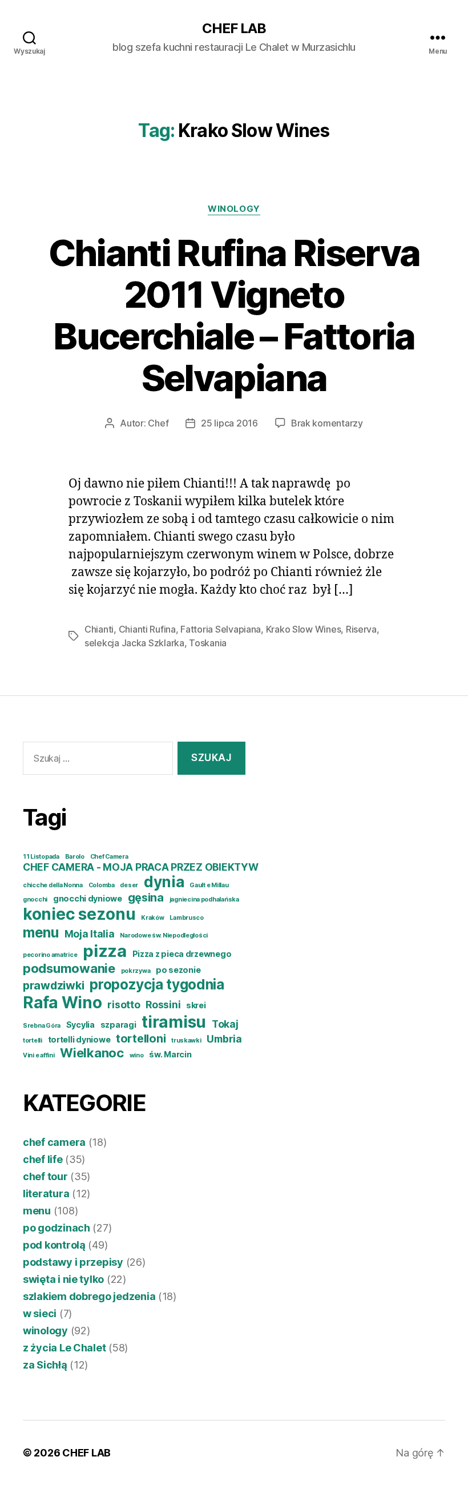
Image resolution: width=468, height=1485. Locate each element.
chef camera (54, 1142)
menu (41, 932)
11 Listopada (41, 856)
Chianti (99, 629)
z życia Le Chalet (64, 1348)
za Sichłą (45, 1365)
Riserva (361, 629)
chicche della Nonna (53, 885)
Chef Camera (109, 856)
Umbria (224, 1039)
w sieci (40, 1313)
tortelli (32, 1040)
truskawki (186, 1040)
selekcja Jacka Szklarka (134, 643)
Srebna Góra (41, 1025)
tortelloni (141, 1038)
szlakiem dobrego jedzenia (89, 1296)
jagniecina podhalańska (204, 899)
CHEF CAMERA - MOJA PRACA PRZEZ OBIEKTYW (140, 867)
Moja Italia (89, 934)
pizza (105, 951)
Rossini (163, 1005)
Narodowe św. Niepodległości (164, 935)
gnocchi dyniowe (87, 898)
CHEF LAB (234, 28)
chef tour (45, 1176)
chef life (43, 1159)
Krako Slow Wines (303, 629)
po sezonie (178, 970)
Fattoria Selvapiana (220, 629)
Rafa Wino (62, 1002)
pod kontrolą (54, 1245)
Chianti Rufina (147, 629)
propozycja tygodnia (157, 984)
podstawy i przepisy (73, 1262)
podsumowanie (69, 968)
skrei (196, 1005)
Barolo (74, 856)
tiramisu (174, 1022)
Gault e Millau (208, 885)
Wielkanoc (92, 1052)
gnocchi (35, 899)
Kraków (152, 917)
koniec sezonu (79, 914)
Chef (158, 423)
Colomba (101, 885)
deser (129, 885)
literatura (46, 1194)
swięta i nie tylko (63, 1279)
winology (234, 209)
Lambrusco (187, 917)
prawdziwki (53, 985)
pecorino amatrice (50, 955)
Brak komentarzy (327, 423)
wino (137, 1055)
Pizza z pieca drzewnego (182, 954)
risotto (123, 1005)
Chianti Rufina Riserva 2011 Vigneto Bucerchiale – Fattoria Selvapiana (234, 315)
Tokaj (225, 1024)
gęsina (146, 897)
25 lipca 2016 (229, 423)
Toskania (208, 643)
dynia (164, 882)
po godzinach (56, 1228)
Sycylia (80, 1024)
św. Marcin (170, 1054)
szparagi (118, 1024)
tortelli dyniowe (79, 1039)
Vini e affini (39, 1055)
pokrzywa (136, 971)
